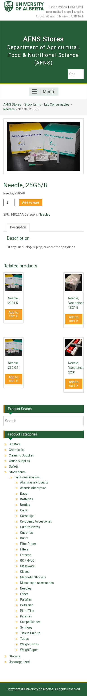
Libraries (62, 16)
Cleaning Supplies (21, 455)
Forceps (25, 555)
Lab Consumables (56, 104)
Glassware (27, 566)
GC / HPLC (27, 560)
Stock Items (32, 104)
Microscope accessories (37, 583)
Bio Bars (15, 444)
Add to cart (30, 202)
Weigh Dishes (29, 644)
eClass (50, 16)
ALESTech (77, 16)
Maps (67, 11)
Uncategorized (19, 662)
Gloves (24, 571)
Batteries (26, 499)
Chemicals (16, 450)
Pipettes (26, 616)
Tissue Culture (30, 633)
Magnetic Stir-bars (33, 577)
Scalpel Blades (30, 622)
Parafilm (26, 599)
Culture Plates (30, 527)
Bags (23, 493)
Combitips (27, 516)
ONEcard (76, 7)
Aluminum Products (34, 482)
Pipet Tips (27, 611)
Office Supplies (19, 461)
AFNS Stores (43, 39)
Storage (14, 656)
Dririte (24, 538)
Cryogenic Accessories (36, 521)
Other (24, 594)
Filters (24, 549)
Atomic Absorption (33, 488)
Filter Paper (28, 544)
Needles (9, 109)
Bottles (25, 504)
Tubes (24, 638)
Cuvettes (26, 532)
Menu (48, 91)
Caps (23, 510)
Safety (14, 466)
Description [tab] (18, 227)
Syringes (26, 627)
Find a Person (58, 7)
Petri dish (26, 605)
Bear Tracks (53, 11)
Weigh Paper (29, 650)
